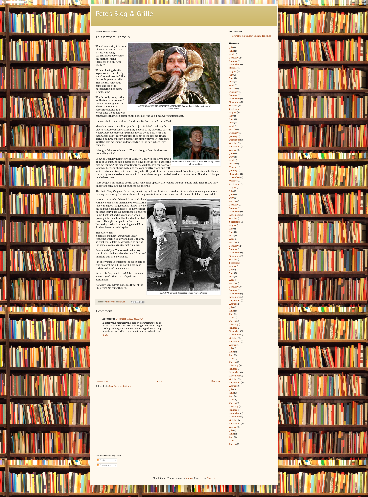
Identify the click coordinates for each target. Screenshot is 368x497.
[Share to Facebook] (140, 302)
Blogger (211, 478)
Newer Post (102, 381)
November (234, 102)
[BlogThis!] (134, 302)
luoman (189, 478)
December (234, 64)
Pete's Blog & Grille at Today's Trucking (251, 36)
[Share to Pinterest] (143, 302)
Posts (102, 460)
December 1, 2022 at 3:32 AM (129, 319)
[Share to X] (137, 302)
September (234, 109)
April (231, 54)
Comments (105, 465)
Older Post (214, 381)
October (233, 68)
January (233, 61)
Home (159, 381)
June (231, 51)
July (231, 47)
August (232, 71)
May (231, 81)
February (233, 57)
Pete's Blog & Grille (124, 13)
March (232, 88)
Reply (105, 335)
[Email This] (132, 302)
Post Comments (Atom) (120, 386)
